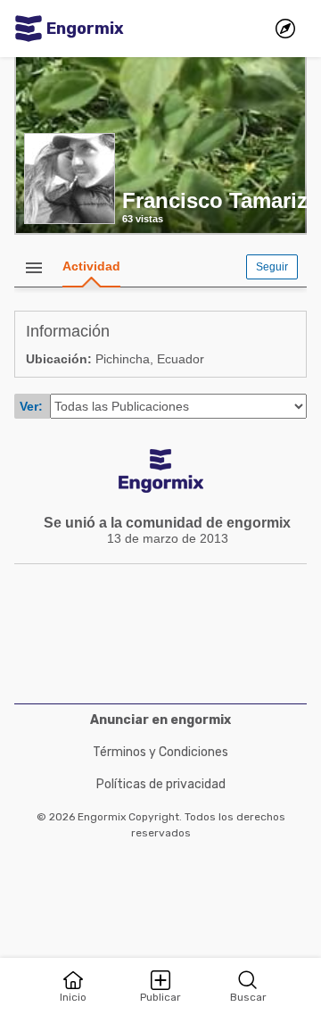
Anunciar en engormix (160, 720)
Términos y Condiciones (160, 752)
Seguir (272, 267)
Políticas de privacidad (161, 784)
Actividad (91, 266)
